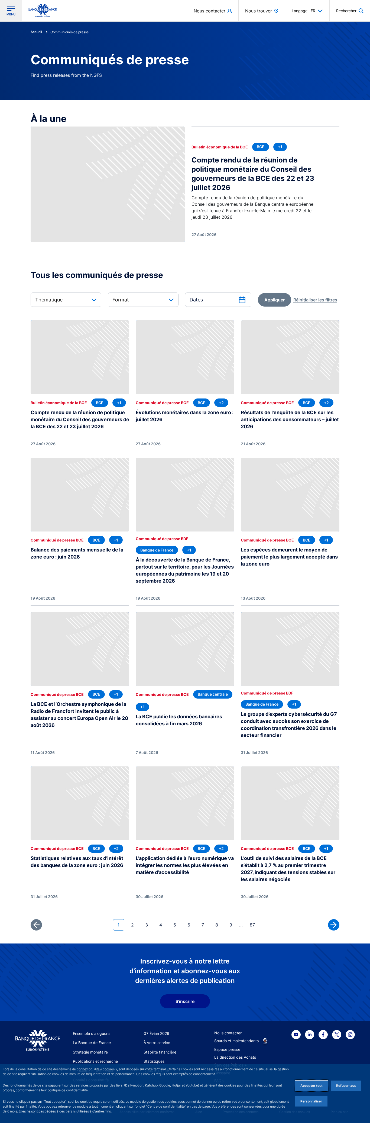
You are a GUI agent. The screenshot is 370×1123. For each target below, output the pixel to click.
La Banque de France (92, 1042)
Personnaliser (311, 1101)
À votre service (157, 1042)
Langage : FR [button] (303, 10)
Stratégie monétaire (90, 1052)
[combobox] (66, 300)
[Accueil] (37, 1040)
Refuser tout (346, 1086)
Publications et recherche (95, 1061)
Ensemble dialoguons (91, 1033)
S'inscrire (185, 1001)
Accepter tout (311, 1086)
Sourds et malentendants (236, 1040)
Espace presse (227, 1049)
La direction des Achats (235, 1057)
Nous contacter (228, 1033)
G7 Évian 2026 (156, 1033)
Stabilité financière (160, 1052)
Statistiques (154, 1061)
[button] (350, 10)
